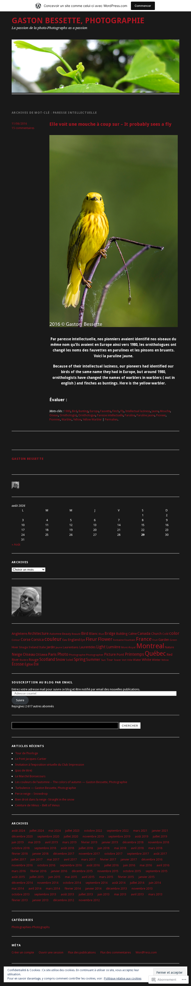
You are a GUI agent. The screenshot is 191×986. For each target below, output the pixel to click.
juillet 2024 (37, 830)
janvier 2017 (129, 859)
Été (36, 664)
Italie (42, 647)
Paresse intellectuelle (110, 415)
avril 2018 (137, 848)
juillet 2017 (19, 859)
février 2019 (89, 842)
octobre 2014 (72, 882)
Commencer (143, 5)
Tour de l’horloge (26, 753)
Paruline (130, 415)
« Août (16, 544)
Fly (122, 411)
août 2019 (141, 836)
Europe (94, 411)
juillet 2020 (71, 836)
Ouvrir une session (51, 952)
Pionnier (54, 419)
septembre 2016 (71, 865)
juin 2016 (129, 865)
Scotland (47, 659)
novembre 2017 (89, 853)
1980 (67, 411)
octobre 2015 (132, 871)
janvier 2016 (59, 871)
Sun (103, 660)
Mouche (165, 411)
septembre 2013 (45, 894)
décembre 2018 (133, 842)
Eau (64, 640)
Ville (129, 660)
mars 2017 (88, 859)
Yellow (77, 419)
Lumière (113, 647)
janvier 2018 (40, 853)
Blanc (93, 634)
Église (28, 664)
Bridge (110, 634)
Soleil (69, 660)
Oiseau (53, 415)
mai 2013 (120, 894)
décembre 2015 (82, 871)
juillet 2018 (86, 848)
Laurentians (70, 647)
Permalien (111, 419)
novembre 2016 (22, 865)
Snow (60, 659)
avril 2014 (34, 888)
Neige (17, 654)
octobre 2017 (113, 853)
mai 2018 (120, 848)
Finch (115, 411)
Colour (16, 640)
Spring (79, 659)
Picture (110, 654)
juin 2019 (18, 842)
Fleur (91, 639)
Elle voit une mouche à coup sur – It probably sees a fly (110, 124)
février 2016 (38, 871)
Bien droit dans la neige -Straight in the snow (44, 799)
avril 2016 (163, 865)
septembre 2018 (45, 848)
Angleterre (19, 633)
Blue (101, 633)
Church (156, 633)
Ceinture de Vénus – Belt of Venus (37, 805)
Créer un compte (23, 952)
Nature (169, 647)
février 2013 (20, 900)
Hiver (15, 647)
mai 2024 (54, 830)
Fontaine (118, 640)
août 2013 (67, 894)
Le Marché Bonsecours (30, 776)
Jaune (155, 411)
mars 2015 (106, 877)
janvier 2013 (40, 900)
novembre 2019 (93, 836)
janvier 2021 (160, 830)
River (15, 660)
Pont (120, 654)
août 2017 (160, 853)
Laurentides (87, 647)
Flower (105, 639)
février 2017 (108, 859)
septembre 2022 (118, 830)
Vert (124, 660)
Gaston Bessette (28, 458)
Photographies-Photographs (31, 927)
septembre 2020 (48, 836)
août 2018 (67, 848)
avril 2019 (51, 842)
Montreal (150, 646)
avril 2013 (137, 894)
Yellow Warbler (92, 419)
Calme (132, 633)
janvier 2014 (93, 888)
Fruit (155, 640)
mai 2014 (18, 888)
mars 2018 (155, 848)
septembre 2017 (138, 853)
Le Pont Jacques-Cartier (30, 759)
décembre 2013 (116, 888)
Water (137, 660)
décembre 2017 (63, 853)
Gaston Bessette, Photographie (78, 20)
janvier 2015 (147, 877)
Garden (163, 640)
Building (122, 633)
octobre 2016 (46, 865)
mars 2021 (140, 830)
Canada (143, 633)
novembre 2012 (89, 900)
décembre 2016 (151, 859)
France (144, 639)
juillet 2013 (86, 894)
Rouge (34, 660)
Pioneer (161, 415)
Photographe (77, 654)
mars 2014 (53, 888)
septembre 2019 (119, 836)
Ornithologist (68, 415)
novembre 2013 (142, 888)
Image (23, 647)
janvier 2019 (110, 842)
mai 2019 (34, 842)
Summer (93, 659)
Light (101, 647)
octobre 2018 (21, 848)
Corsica (37, 639)
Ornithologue (87, 415)
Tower (117, 660)
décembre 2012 (63, 900)
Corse (26, 639)
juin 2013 (103, 894)
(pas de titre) (23, 770)
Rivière (24, 660)
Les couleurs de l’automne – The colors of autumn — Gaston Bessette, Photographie (71, 782)
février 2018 (20, 853)
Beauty (66, 633)
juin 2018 (103, 848)
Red (169, 654)
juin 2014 (155, 882)
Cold (165, 633)
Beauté (76, 633)
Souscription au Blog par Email (42, 682)
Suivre (20, 700)
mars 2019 (69, 842)
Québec (155, 653)
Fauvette (105, 411)
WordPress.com (146, 952)
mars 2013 (155, 894)
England (74, 640)
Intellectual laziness (137, 411)
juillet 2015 (37, 877)
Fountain (129, 640)
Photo (62, 654)
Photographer (94, 654)
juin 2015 (54, 877)
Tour (109, 660)
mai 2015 (71, 877)
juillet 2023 (72, 830)
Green (173, 640)
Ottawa (41, 654)
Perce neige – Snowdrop (31, 793)
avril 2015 (88, 877)
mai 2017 (53, 859)
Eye (83, 640)
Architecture (38, 633)
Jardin (51, 647)
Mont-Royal (128, 647)
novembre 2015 (107, 871)
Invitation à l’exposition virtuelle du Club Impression (49, 764)
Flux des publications (82, 952)
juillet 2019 (160, 836)
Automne (55, 633)
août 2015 (18, 877)
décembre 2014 (22, 882)
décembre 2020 (22, 836)
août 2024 (18, 830)
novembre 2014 (47, 882)
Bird (74, 411)
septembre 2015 (156, 871)
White (146, 660)
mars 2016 (19, 871)
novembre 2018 (158, 842)
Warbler (66, 419)
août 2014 (118, 882)
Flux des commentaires (115, 952)
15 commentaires (23, 128)
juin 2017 (36, 859)
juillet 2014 (137, 882)
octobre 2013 (21, 894)
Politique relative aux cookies (122, 978)
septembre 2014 (96, 882)
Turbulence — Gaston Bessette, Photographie (45, 788)
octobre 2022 (93, 830)
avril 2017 (70, 859)
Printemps (134, 654)
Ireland (33, 647)
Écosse (18, 664)
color (174, 633)
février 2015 (126, 877)
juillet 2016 (111, 865)
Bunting (83, 411)
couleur (53, 639)
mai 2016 (146, 865)
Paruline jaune (145, 415)
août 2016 (93, 865)
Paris (52, 654)
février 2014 (73, 888)
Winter (156, 660)
